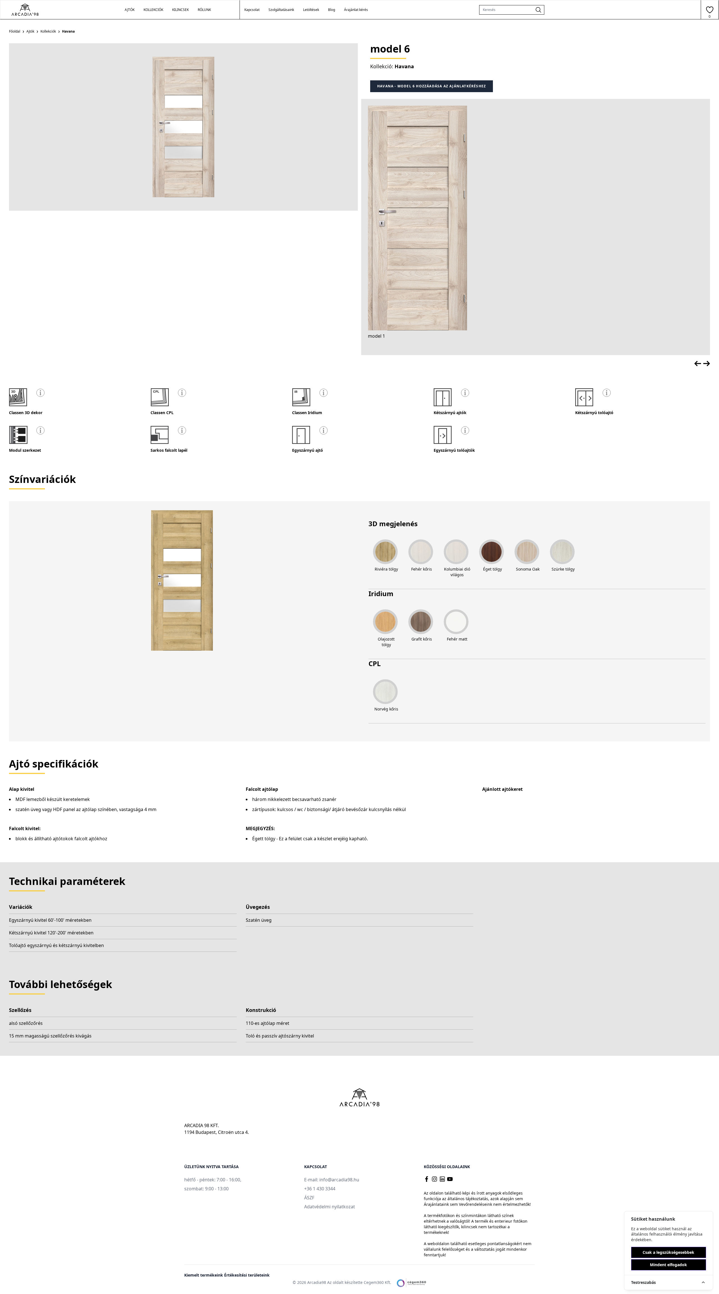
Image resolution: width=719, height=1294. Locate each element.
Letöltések (311, 10)
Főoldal (14, 31)
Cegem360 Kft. (377, 1282)
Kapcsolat (252, 10)
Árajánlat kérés (356, 10)
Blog (331, 10)
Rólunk (204, 9)
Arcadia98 (316, 1282)
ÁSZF (309, 1198)
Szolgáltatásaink (281, 10)
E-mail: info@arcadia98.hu (331, 1180)
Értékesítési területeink (247, 1275)
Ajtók (30, 31)
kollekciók (153, 9)
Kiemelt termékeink (204, 1275)
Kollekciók (48, 31)
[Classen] (52, 10)
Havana (404, 66)
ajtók (130, 9)
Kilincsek (180, 9)
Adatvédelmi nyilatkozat (329, 1207)
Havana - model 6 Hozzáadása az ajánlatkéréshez (431, 86)
